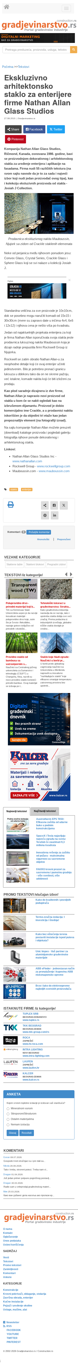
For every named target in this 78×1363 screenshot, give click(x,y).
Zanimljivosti (10, 1269)
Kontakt (7, 1233)
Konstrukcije (10, 1289)
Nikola (6, 1166)
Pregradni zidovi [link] (56, 564)
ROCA (26, 1037)
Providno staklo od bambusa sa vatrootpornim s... (17, 661)
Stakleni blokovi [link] (35, 564)
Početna (8, 66)
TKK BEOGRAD (32, 1025)
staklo (13, 489)
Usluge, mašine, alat (15, 1309)
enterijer (26, 489)
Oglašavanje (10, 1236)
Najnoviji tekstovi (16, 811)
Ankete (7, 1277)
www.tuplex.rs (31, 1020)
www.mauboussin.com (54, 471)
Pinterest (17, 139)
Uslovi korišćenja (13, 1244)
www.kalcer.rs (31, 1079)
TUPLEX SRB (30, 1013)
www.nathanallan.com (27, 461)
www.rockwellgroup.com (53, 466)
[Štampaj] (10, 504)
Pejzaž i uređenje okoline (17, 1305)
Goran (6, 1157)
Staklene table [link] (14, 564)
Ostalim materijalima (22, 1119)
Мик (5, 1191)
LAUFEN (28, 1061)
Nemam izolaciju (20, 1124)
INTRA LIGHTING (33, 1049)
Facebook (35, 129)
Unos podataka (12, 1240)
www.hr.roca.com (33, 1043)
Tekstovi (23, 66)
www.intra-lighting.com (36, 1055)
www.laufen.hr (31, 1067)
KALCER (28, 1073)
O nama (7, 1229)
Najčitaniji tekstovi (45, 811)
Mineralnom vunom (22, 1108)
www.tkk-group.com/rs (36, 1032)
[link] (39, 25)
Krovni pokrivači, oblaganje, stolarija (24, 1293)
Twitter (57, 129)
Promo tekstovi (12, 1265)
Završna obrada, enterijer (18, 1297)
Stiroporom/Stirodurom (23, 1113)
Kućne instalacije (13, 1301)
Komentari (14, 1150)
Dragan (7, 1174)
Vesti (6, 1257)
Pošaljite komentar (39, 532)
